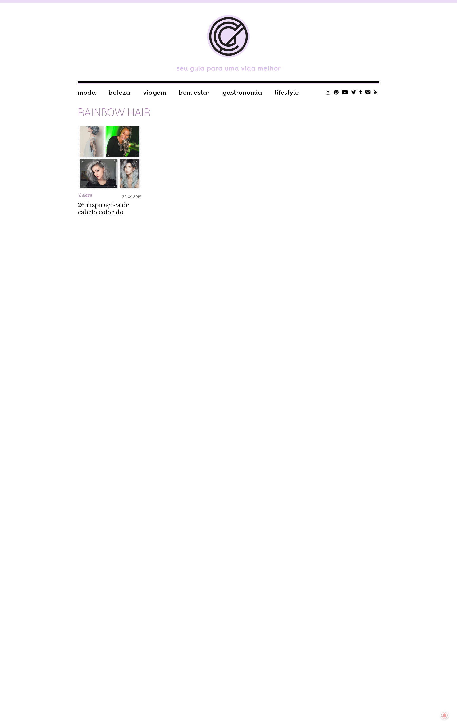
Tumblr (360, 92)
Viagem (154, 93)
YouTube (345, 92)
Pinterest (336, 92)
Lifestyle (287, 93)
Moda (87, 93)
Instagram (328, 92)
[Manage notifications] (444, 715)
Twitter (353, 92)
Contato (368, 92)
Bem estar (194, 93)
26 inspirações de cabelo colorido (103, 209)
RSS (376, 92)
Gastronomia (242, 93)
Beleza (119, 93)
